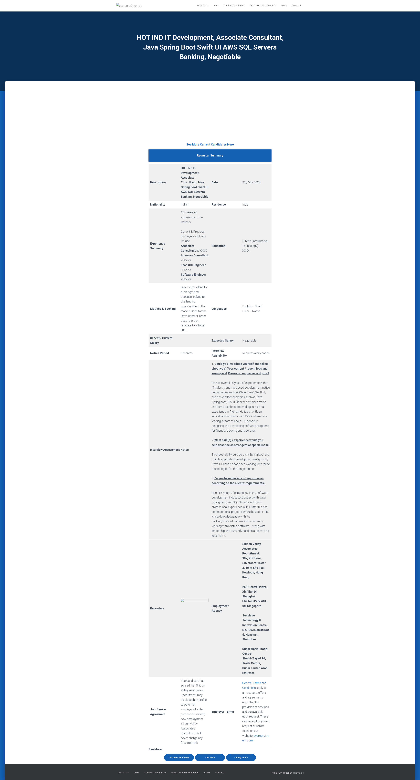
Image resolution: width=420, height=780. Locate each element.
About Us (202, 6)
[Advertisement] (210, 117)
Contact (296, 6)
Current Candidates (234, 6)
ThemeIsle (298, 772)
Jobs (216, 6)
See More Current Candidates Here (210, 144)
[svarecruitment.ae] (129, 5)
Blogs (284, 6)
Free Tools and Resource (263, 6)
